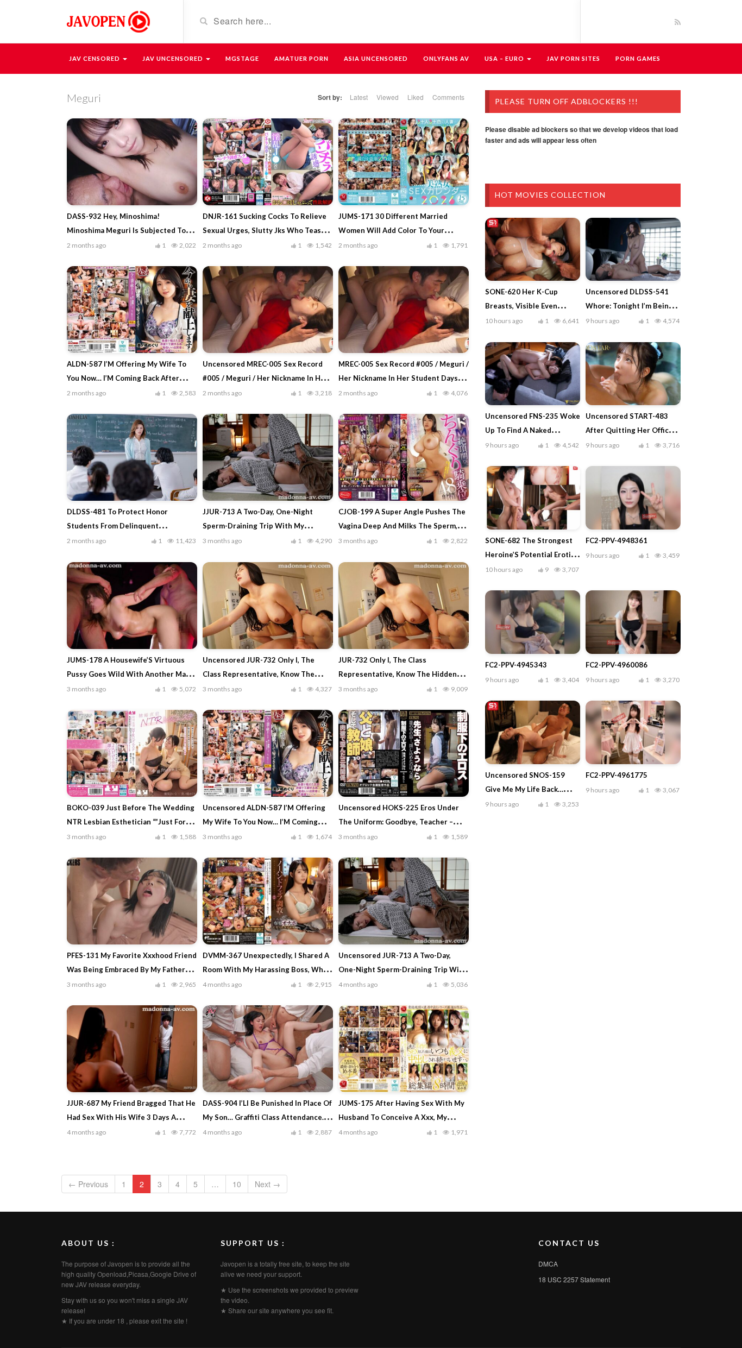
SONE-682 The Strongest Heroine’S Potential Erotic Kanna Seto (530, 554)
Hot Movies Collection (550, 194)
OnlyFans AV (446, 58)
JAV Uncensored (173, 58)
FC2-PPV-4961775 (616, 775)
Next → (267, 1184)
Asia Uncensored (376, 58)
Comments (448, 97)
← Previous (88, 1184)
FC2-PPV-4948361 (616, 540)
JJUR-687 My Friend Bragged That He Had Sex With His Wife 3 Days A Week (131, 1117)
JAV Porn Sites (573, 58)
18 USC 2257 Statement (574, 1279)
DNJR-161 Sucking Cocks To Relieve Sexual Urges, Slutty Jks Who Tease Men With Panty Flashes (264, 230)
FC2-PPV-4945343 (516, 664)
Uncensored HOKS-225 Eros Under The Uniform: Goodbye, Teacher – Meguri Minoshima (398, 821)
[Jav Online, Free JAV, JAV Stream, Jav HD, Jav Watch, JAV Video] (107, 20)
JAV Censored (95, 58)
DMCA (548, 1263)
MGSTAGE (242, 58)
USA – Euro (505, 58)
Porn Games (638, 58)
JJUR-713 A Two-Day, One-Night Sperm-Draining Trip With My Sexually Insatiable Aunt (258, 525)
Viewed (387, 97)
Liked (415, 97)
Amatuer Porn (301, 58)
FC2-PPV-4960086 (616, 664)
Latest (359, 97)
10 (236, 1184)
